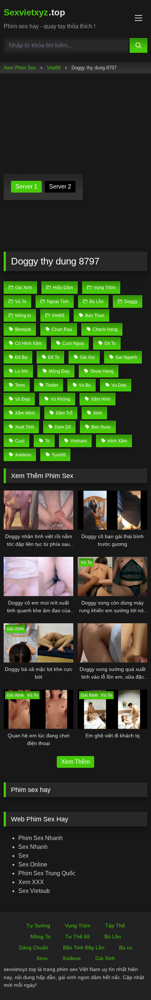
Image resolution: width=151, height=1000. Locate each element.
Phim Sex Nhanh (40, 838)
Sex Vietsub (34, 891)
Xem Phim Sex (20, 67)
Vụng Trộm (78, 925)
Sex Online (32, 864)
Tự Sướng (38, 925)
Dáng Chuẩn (33, 947)
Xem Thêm (75, 762)
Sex (23, 856)
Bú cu (125, 947)
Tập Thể (115, 925)
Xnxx (42, 958)
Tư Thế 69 (77, 936)
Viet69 (53, 67)
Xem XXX (31, 882)
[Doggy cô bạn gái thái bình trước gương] (112, 510)
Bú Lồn (112, 936)
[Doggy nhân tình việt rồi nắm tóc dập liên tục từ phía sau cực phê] (38, 510)
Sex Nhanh (33, 847)
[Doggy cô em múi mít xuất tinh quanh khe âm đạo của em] (38, 576)
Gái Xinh (105, 958)
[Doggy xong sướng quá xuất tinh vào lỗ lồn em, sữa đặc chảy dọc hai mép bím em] (112, 643)
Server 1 (26, 186)
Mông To (40, 936)
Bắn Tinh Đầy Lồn (83, 947)
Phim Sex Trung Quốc (47, 873)
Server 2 (60, 186)
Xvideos (71, 958)
